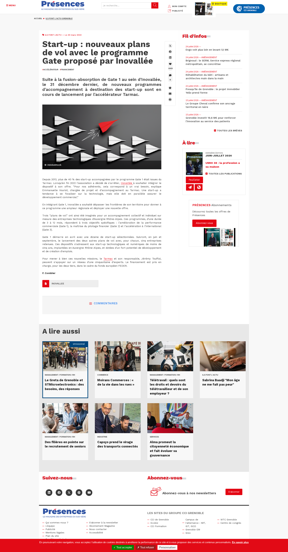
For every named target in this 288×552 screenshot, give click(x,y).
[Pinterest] (79, 492)
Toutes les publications (225, 173)
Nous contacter (98, 529)
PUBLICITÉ (177, 11)
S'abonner (234, 491)
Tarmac (108, 258)
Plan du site (52, 536)
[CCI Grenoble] (249, 8)
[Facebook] (170, 52)
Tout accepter (124, 547)
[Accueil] (63, 5)
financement (67, 70)
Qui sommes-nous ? (57, 522)
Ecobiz (154, 523)
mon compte (179, 6)
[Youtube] (89, 492)
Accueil (38, 18)
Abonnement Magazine (102, 526)
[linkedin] (170, 57)
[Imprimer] (170, 99)
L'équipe (50, 526)
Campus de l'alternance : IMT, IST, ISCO (196, 523)
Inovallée (127, 183)
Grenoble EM (193, 529)
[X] (170, 46)
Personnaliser (167, 547)
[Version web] (198, 187)
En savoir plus (240, 542)
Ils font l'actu (53, 35)
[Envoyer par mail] (170, 94)
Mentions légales (55, 532)
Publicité (50, 529)
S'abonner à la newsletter (103, 522)
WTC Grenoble (228, 519)
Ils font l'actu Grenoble (59, 18)
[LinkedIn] (49, 492)
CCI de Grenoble (159, 519)
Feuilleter (194, 179)
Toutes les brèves (229, 130)
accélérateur (50, 70)
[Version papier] (190, 187)
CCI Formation (158, 526)
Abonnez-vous (204, 223)
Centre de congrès (230, 523)
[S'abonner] (156, 492)
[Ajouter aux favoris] (170, 88)
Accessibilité (96, 532)
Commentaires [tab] (106, 303)
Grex (188, 533)
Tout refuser (147, 547)
